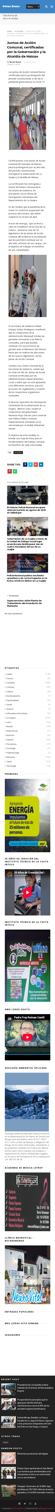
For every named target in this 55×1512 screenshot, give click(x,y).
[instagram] (30, 1503)
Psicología (10, 748)
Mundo (9, 726)
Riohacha (10, 757)
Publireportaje (12, 752)
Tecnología (11, 766)
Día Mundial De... (13, 696)
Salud (9, 761)
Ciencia (9, 678)
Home (9, 31)
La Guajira (18, 31)
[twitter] (25, 1503)
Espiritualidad (12, 700)
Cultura (9, 691)
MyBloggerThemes (46, 1508)
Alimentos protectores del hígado (32, 1454)
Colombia (10, 682)
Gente (9, 704)
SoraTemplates (17, 1508)
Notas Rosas (11, 6)
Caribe (9, 674)
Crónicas (10, 687)
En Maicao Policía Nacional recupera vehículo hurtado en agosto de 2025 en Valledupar (26, 510)
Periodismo (11, 744)
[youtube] (35, 1503)
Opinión (9, 739)
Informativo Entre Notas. (17, 713)
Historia (9, 709)
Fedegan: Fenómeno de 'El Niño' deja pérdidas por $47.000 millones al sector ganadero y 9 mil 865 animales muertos (35, 1489)
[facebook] (19, 1503)
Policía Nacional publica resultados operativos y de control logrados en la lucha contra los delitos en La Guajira (27, 578)
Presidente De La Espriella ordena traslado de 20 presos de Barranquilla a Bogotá (35, 1388)
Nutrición (10, 735)
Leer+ (8, 722)
